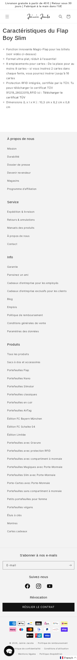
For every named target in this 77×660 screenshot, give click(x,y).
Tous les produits (18, 354)
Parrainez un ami (17, 274)
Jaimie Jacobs (26, 643)
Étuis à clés (14, 515)
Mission (11, 148)
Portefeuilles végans (20, 507)
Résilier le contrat (38, 607)
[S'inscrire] (70, 565)
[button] (7, 16)
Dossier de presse (18, 164)
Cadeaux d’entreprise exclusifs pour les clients (36, 290)
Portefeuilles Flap (18, 370)
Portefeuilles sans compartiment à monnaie (34, 490)
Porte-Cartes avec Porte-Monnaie (28, 482)
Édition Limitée (16, 434)
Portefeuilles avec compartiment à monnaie (34, 458)
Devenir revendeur (19, 172)
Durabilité (13, 156)
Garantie (12, 266)
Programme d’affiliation (22, 188)
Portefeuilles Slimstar (20, 386)
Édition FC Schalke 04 (21, 426)
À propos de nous (18, 235)
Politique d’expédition (51, 654)
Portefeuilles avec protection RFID (28, 450)
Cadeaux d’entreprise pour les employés (32, 282)
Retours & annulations (21, 219)
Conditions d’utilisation (56, 648)
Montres (12, 523)
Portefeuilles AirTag (19, 410)
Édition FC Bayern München (24, 418)
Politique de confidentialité (26, 648)
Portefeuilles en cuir (19, 402)
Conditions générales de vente (26, 323)
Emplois (12, 307)
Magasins (13, 180)
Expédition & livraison (20, 211)
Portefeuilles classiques (22, 394)
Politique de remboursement (25, 315)
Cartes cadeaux (17, 531)
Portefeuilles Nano (18, 378)
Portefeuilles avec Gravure (24, 442)
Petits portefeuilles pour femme (27, 498)
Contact (12, 243)
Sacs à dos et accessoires (23, 362)
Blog (10, 299)
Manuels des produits (20, 227)
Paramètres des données (23, 331)
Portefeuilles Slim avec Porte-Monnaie (31, 474)
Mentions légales (27, 654)
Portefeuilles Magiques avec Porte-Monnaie (34, 466)
